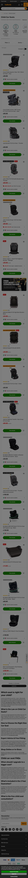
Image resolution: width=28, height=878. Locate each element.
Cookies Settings (14, 876)
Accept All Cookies (14, 871)
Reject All (14, 874)
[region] (14, 871)
